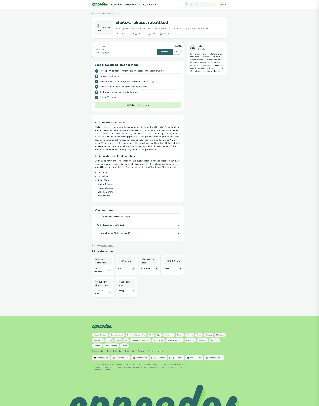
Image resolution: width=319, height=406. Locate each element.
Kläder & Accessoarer (140, 340)
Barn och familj (117, 335)
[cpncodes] (100, 4)
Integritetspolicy (114, 351)
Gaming (208, 335)
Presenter (190, 340)
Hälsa (118, 340)
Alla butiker (116, 4)
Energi (179, 335)
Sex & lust (215, 340)
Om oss (151, 351)
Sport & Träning (111, 346)
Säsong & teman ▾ (147, 4)
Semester (202, 340)
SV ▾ (223, 4)
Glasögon (220, 335)
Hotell (109, 340)
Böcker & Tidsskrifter (136, 335)
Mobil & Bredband (175, 340)
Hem (93, 14)
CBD (151, 335)
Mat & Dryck (158, 340)
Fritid (199, 335)
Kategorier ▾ (130, 4)
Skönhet (97, 346)
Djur (158, 335)
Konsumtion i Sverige (135, 351)
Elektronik (169, 335)
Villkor (161, 351)
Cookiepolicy (98, 351)
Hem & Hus (98, 340)
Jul (126, 340)
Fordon (104, 246)
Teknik (110, 246)
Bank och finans (100, 335)
